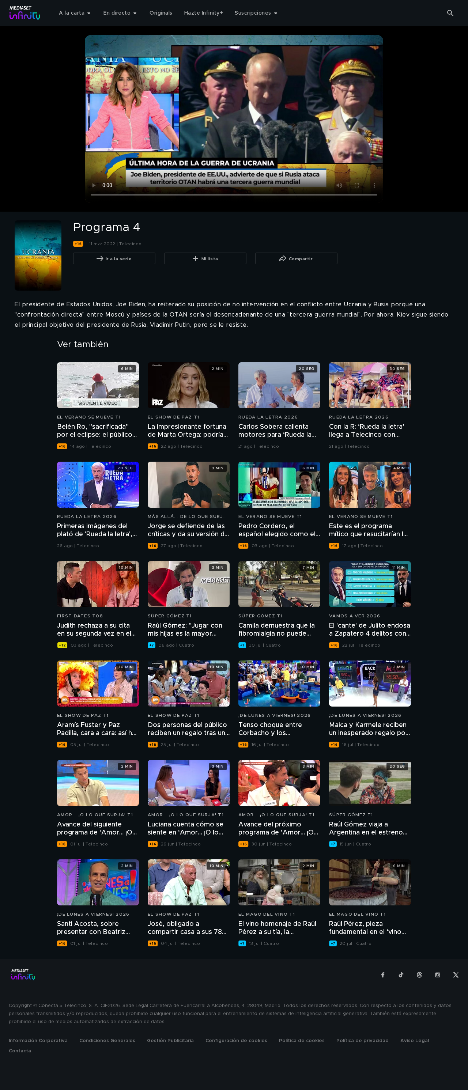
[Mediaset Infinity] (25, 12)
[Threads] (419, 975)
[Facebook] (383, 975)
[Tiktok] (401, 975)
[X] (456, 975)
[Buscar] (450, 13)
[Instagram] (437, 975)
